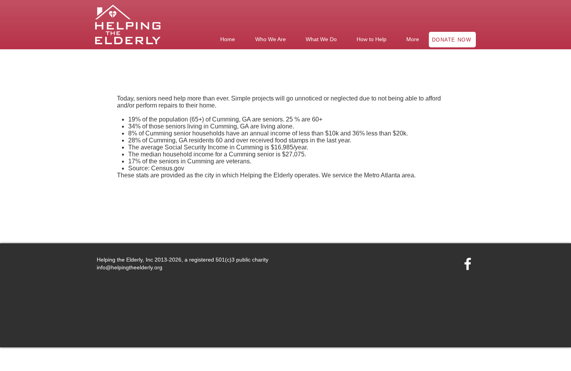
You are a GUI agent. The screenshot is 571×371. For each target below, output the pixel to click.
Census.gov (167, 168)
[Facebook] (468, 264)
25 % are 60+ (304, 119)
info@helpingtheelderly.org (129, 267)
